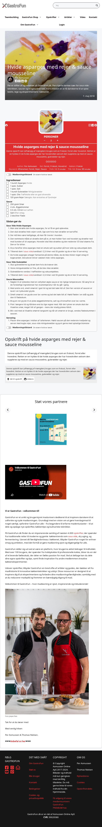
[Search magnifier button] (97, 5)
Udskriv (30, 379)
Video (82, 17)
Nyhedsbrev (83, 776)
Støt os (32, 769)
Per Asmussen (22, 77)
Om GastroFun (28, 24)
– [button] (44, 140)
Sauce (44, 169)
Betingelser (34, 788)
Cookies (81, 782)
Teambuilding (12, 17)
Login (62, 24)
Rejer (37, 169)
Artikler (68, 17)
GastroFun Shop (30, 17)
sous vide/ (28, 251)
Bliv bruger (34, 776)
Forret (31, 169)
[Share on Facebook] (92, 125)
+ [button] (57, 140)
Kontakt (93, 17)
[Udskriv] (6, 125)
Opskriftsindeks (84, 788)
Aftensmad (23, 169)
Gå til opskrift (15, 379)
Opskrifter (51, 17)
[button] (95, 125)
